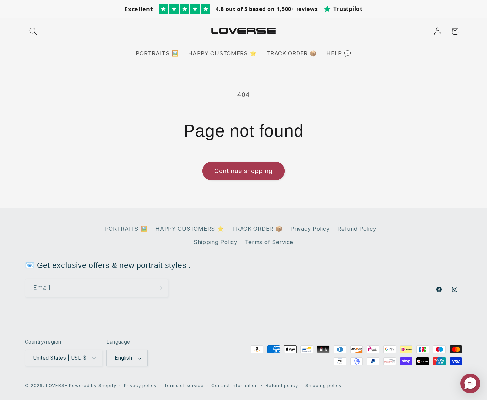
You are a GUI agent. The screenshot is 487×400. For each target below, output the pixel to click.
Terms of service (183, 385)
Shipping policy (323, 385)
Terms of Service (269, 242)
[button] (33, 31)
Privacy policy (140, 385)
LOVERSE (57, 385)
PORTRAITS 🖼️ (126, 228)
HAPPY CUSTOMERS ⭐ (189, 228)
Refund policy (282, 385)
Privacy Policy (309, 228)
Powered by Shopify (92, 385)
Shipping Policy (215, 242)
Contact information (234, 385)
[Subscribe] (159, 288)
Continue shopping (243, 170)
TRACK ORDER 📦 (257, 228)
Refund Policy (356, 228)
